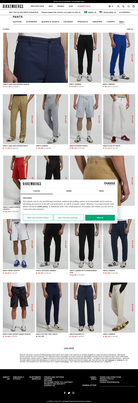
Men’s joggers (75, 84)
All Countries (124, 12)
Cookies (103, 380)
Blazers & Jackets (50, 22)
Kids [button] (71, 6)
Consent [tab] (36, 191)
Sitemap (17, 379)
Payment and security (54, 384)
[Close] (136, 1)
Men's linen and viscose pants (15, 146)
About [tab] (101, 191)
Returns (48, 380)
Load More (69, 348)
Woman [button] (60, 6)
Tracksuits (82, 22)
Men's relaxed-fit (77, 334)
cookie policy (42, 206)
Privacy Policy (107, 379)
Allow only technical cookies (38, 218)
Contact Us (49, 385)
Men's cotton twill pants (47, 334)
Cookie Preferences (109, 382)
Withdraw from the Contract (58, 382)
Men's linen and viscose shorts (16, 84)
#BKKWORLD (18, 377)
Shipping (48, 379)
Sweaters (97, 22)
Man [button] (51, 6)
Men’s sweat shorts (11, 270)
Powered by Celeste (84, 401)
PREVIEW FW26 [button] (37, 6)
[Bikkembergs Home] (13, 6)
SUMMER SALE (79, 1)
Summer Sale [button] (84, 6)
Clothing (17, 22)
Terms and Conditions (110, 377)
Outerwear (31, 22)
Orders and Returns (54, 377)
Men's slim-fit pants (111, 146)
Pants (122, 22)
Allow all (100, 218)
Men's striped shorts (79, 146)
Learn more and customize (68, 218)
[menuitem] (38, 6)
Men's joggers (109, 84)
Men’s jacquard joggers (46, 270)
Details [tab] (69, 191)
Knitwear (68, 22)
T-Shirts (111, 22)
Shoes (66, 361)
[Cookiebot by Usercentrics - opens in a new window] (105, 183)
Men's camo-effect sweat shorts (16, 334)
